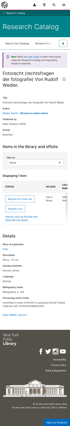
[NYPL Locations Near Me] (44, 5)
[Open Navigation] (64, 5)
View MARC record (14, 314)
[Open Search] (54, 5)
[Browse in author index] (34, 113)
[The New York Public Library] (4, 5)
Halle (5, 249)
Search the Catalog (17, 43)
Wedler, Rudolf (10, 113)
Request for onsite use (20, 199)
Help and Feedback (57, 422)
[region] (35, 202)
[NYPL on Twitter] (48, 352)
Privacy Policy (58, 365)
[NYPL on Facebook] (41, 352)
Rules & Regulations (55, 370)
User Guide (33, 56)
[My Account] (34, 5)
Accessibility (59, 359)
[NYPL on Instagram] (56, 352)
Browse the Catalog (47, 43)
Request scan (15, 208)
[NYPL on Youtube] (63, 352)
